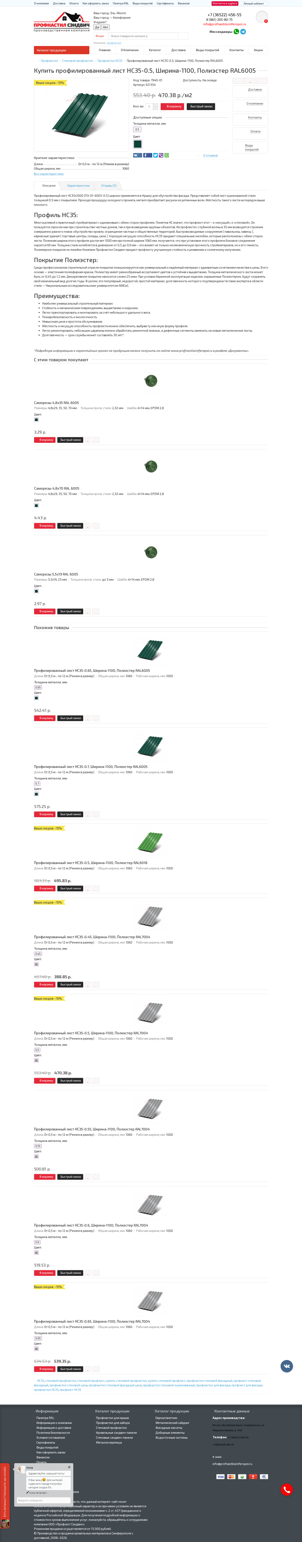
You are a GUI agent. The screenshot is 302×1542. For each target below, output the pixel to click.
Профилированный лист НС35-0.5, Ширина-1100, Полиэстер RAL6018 (90, 863)
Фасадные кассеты (169, 1427)
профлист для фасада (247, 1385)
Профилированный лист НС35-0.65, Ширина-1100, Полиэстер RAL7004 (92, 1321)
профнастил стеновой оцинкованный (169, 1385)
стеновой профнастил (60, 1380)
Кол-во (138, 106)
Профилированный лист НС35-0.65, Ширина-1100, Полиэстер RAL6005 (92, 670)
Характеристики (78, 185)
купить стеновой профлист (167, 1380)
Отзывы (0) (109, 185)
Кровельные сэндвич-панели (116, 1432)
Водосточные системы (172, 1437)
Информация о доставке (53, 1427)
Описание (49, 185)
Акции (258, 50)
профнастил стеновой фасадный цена (115, 1385)
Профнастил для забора (113, 1423)
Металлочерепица (109, 1442)
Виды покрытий (143, 3)
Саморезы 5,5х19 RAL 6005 (56, 574)
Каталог (155, 50)
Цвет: (38, 414)
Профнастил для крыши (112, 1418)
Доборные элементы (170, 1432)
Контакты (236, 50)
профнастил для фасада (213, 1385)
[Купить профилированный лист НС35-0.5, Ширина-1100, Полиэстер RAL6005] (81, 115)
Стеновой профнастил (111, 1427)
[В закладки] (250, 81)
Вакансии (184, 3)
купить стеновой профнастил (126, 1380)
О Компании (130, 50)
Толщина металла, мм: (51, 682)
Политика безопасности (53, 1432)
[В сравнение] (262, 81)
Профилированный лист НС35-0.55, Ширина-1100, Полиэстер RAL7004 (92, 1129)
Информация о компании (54, 1423)
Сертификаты (165, 3)
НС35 (40, 1380)
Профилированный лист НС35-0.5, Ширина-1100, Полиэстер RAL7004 (91, 1033)
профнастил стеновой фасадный (209, 1380)
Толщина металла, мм (149, 123)
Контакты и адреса (225, 3)
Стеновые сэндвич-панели (114, 1437)
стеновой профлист (91, 1380)
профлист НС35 (70, 1389)
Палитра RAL (121, 3)
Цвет (136, 136)
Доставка (59, 3)
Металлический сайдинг (173, 1423)
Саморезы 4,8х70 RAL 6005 (56, 488)
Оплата (73, 3)
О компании (41, 3)
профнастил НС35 (46, 1389)
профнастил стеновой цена (69, 1385)
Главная (105, 50)
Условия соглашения (50, 1437)
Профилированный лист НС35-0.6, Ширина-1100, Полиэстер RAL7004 (91, 1225)
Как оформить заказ (96, 3)
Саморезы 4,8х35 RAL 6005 (56, 403)
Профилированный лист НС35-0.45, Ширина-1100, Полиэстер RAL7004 (92, 937)
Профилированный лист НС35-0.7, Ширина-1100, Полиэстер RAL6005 (91, 767)
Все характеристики (49, 174)
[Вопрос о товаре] (238, 81)
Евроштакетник (166, 1418)
